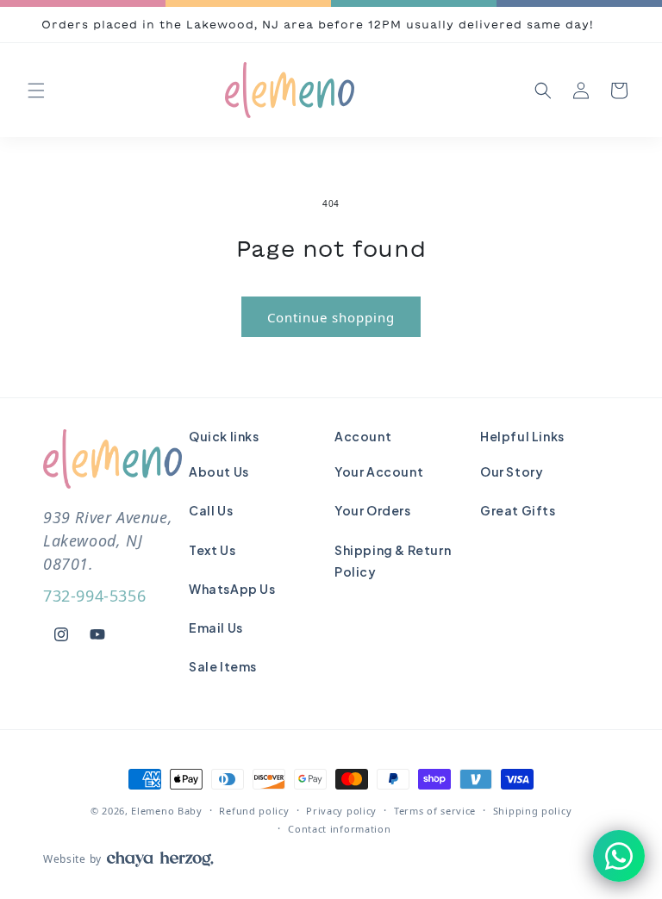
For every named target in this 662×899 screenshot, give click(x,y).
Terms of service (435, 810)
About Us (219, 471)
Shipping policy (532, 810)
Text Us (212, 550)
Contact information (339, 828)
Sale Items (223, 666)
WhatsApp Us (232, 588)
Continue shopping (331, 317)
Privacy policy (341, 810)
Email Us (216, 627)
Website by (72, 859)
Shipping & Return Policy (392, 560)
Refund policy (254, 810)
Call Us (211, 510)
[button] (36, 90)
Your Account (378, 471)
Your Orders (372, 510)
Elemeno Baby (166, 810)
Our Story (511, 471)
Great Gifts (518, 510)
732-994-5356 (94, 595)
